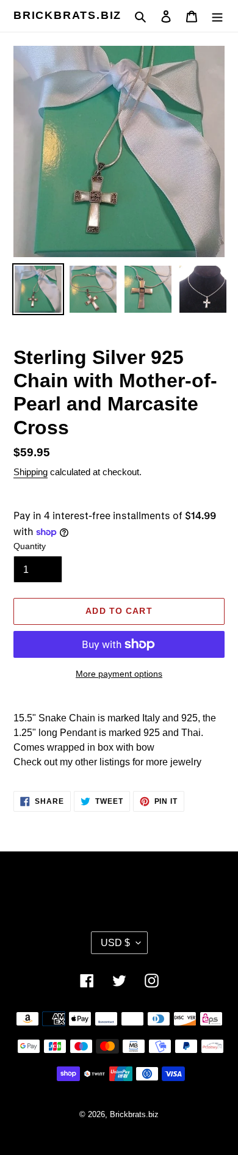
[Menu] (217, 15)
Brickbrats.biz (67, 15)
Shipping (30, 472)
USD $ (115, 943)
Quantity (29, 546)
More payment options (119, 674)
